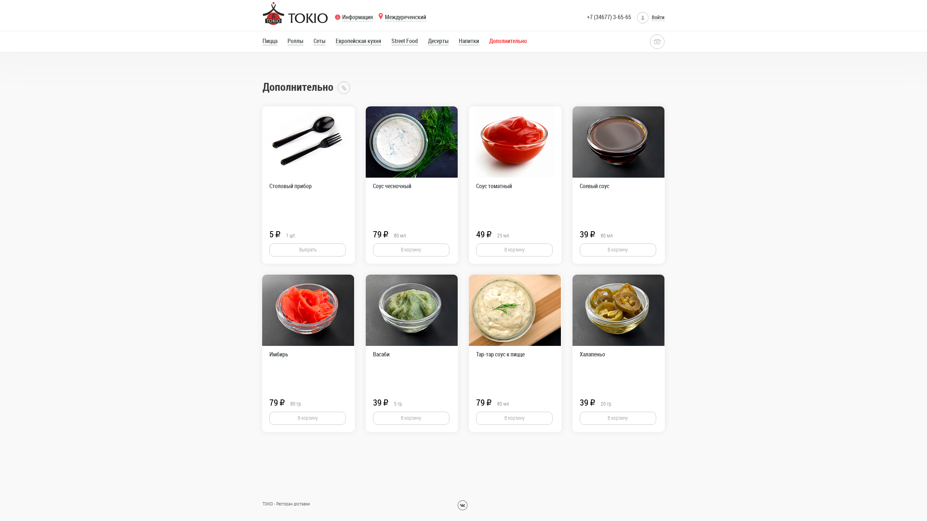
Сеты (320, 41)
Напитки (469, 41)
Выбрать (307, 249)
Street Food (404, 41)
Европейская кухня (358, 41)
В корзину (411, 249)
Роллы (295, 41)
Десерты (438, 41)
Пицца (270, 41)
